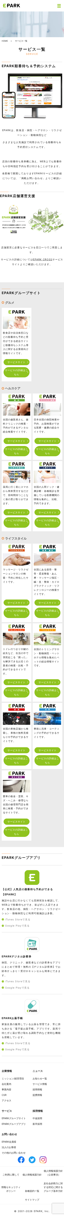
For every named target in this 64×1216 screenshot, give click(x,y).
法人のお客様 (9, 1147)
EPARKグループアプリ (14, 1123)
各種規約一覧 (32, 1190)
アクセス (6, 1100)
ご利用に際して (11, 1174)
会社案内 (6, 1083)
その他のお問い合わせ (14, 1152)
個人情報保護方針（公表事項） (53, 1172)
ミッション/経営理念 (13, 1078)
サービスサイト (16, 362)
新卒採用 (37, 1123)
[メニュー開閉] (59, 6)
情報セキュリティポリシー (10, 1189)
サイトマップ (32, 1199)
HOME (5, 41)
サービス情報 (40, 1083)
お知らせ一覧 (40, 1078)
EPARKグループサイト (14, 1118)
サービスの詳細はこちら (16, 372)
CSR (4, 1094)
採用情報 (37, 1089)
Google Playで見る (17, 925)
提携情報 (37, 1094)
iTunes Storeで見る (18, 919)
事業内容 (6, 1089)
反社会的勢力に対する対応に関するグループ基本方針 (53, 1187)
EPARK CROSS (42, 259)
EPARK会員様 (9, 1141)
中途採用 (37, 1118)
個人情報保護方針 (32, 1174)
